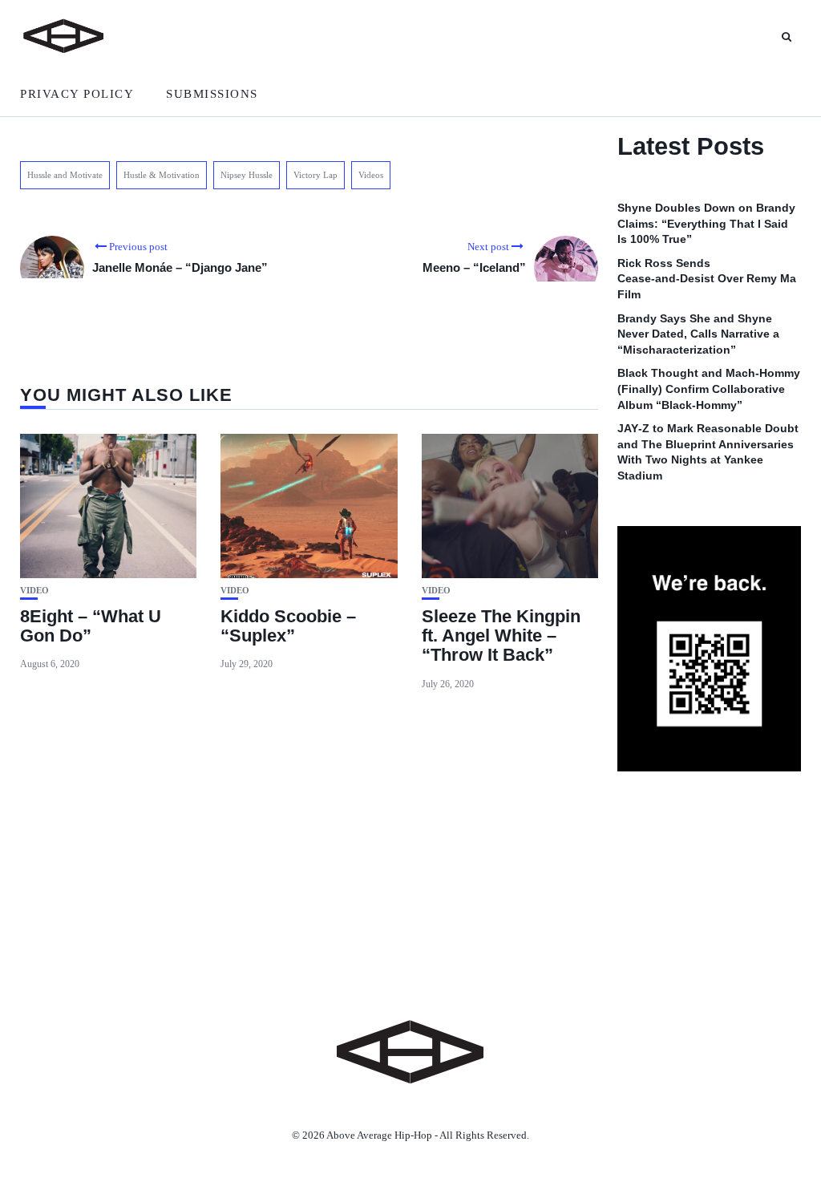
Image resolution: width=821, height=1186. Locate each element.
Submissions (212, 93)
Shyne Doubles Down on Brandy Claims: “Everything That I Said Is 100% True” (706, 223)
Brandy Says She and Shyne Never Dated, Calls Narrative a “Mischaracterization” (698, 334)
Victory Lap (315, 175)
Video (34, 590)
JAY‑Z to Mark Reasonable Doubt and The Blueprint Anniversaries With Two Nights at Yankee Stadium (708, 452)
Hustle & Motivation (161, 175)
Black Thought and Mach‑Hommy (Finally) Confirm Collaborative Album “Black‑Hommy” (708, 388)
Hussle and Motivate (65, 175)
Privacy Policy (77, 93)
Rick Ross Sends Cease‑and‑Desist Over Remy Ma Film (706, 279)
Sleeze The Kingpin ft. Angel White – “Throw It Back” (501, 635)
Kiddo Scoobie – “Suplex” (288, 626)
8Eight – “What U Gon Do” (90, 626)
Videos (370, 175)
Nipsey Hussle (246, 175)
